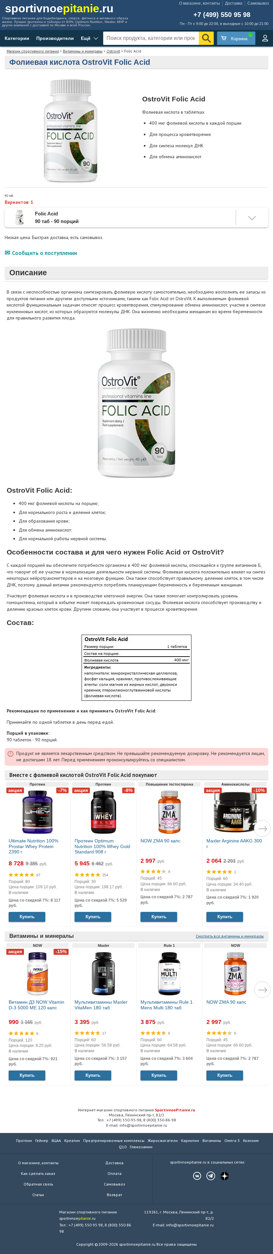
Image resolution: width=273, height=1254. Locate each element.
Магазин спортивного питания (33, 51)
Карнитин (190, 1140)
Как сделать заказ (38, 1173)
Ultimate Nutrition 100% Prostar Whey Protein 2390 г (33, 846)
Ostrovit (113, 51)
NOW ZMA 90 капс (160, 840)
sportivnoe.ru (59, 8)
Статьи (38, 1194)
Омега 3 (232, 1140)
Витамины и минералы (83, 51)
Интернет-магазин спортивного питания (136, 1109)
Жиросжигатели (163, 1140)
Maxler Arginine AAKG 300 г (234, 843)
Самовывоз (258, 3)
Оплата (115, 1173)
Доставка (233, 3)
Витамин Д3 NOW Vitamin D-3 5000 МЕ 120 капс (36, 1004)
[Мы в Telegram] (207, 1176)
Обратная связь (38, 1184)
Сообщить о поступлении (44, 253)
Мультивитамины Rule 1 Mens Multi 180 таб (166, 1004)
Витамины (211, 1140)
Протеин (24, 1140)
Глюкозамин (141, 1146)
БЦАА (56, 1140)
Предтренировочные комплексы (113, 1140)
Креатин (72, 1140)
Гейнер (41, 1140)
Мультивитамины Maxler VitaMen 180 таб (101, 1004)
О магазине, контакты (199, 3)
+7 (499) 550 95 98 (221, 15)
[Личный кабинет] (265, 38)
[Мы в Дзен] (221, 1176)
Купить (27, 916)
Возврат (114, 1194)
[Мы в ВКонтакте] (193, 1176)
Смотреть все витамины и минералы (230, 936)
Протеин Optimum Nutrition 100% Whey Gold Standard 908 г (102, 846)
